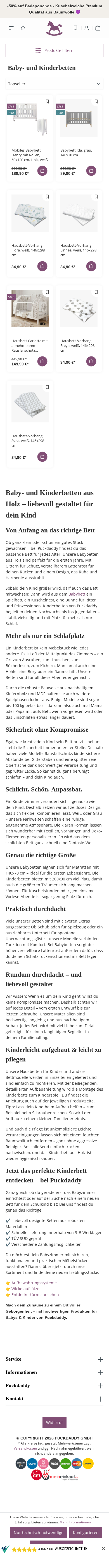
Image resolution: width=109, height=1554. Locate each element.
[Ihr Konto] (86, 28)
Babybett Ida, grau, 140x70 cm (76, 152)
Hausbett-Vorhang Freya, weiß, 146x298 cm (77, 345)
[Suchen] (22, 28)
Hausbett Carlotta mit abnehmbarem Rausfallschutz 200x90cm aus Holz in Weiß (29, 345)
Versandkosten (25, 1448)
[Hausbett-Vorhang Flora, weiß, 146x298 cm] (30, 213)
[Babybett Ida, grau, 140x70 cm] (79, 118)
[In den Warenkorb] (42, 171)
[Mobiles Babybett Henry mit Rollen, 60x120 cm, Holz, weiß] (30, 118)
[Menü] (11, 28)
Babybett (76, 594)
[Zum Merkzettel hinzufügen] (47, 101)
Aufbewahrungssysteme (34, 1282)
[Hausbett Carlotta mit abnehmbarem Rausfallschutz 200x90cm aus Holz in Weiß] (30, 308)
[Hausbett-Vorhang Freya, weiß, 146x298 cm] (79, 308)
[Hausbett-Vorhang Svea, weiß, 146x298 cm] (30, 403)
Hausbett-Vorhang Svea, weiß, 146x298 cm (27, 440)
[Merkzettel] (75, 28)
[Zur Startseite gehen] (54, 30)
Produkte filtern (58, 50)
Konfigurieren (86, 1532)
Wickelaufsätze (26, 1288)
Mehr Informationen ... (77, 1522)
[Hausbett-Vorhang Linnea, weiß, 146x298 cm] (79, 213)
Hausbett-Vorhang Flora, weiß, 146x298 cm (28, 250)
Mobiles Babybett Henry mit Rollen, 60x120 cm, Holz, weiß (29, 155)
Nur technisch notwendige (38, 1532)
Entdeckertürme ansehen (35, 1294)
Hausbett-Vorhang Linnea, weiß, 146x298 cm (78, 250)
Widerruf (54, 1422)
